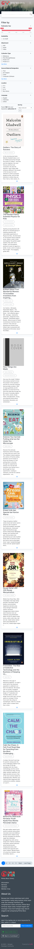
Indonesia (6, 99)
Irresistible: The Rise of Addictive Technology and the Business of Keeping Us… (11, 670)
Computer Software (8, 76)
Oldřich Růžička (8, 372)
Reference (6, 56)
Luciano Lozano (8, 304)
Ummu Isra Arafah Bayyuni (11, 825)
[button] (17, 181)
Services (4, 885)
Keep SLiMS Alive (10, 932)
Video (4, 49)
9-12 (4, 89)
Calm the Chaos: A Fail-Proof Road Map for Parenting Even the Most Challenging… (11, 749)
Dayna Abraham (8, 756)
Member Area (5, 889)
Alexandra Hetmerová (10, 375)
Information (5, 882)
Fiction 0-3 (6, 61)
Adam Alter (7, 677)
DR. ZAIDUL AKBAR (9, 595)
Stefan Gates (8, 446)
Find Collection (27, 926)
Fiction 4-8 (6, 59)
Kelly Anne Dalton (9, 225)
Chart (4, 74)
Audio (4, 47)
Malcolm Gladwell (9, 152)
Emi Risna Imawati (9, 517)
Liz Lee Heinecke (9, 221)
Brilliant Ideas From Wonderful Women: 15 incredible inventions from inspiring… (11, 293)
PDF (4, 45)
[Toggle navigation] (30, 3)
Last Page (27, 863)
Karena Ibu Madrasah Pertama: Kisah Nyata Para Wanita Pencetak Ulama (12, 819)
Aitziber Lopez (8, 301)
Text (4, 71)
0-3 (4, 85)
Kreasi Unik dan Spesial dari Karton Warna (11, 512)
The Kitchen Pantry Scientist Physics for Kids (11, 216)
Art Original (6, 72)
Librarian (4, 887)
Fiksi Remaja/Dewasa (9, 58)
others (5, 101)
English (5, 98)
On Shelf (5, 39)
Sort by (20, 105)
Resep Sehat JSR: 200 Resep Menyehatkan (10, 590)
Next (20, 863)
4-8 (4, 87)
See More (4, 64)
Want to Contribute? (11, 936)
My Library (6, 91)
